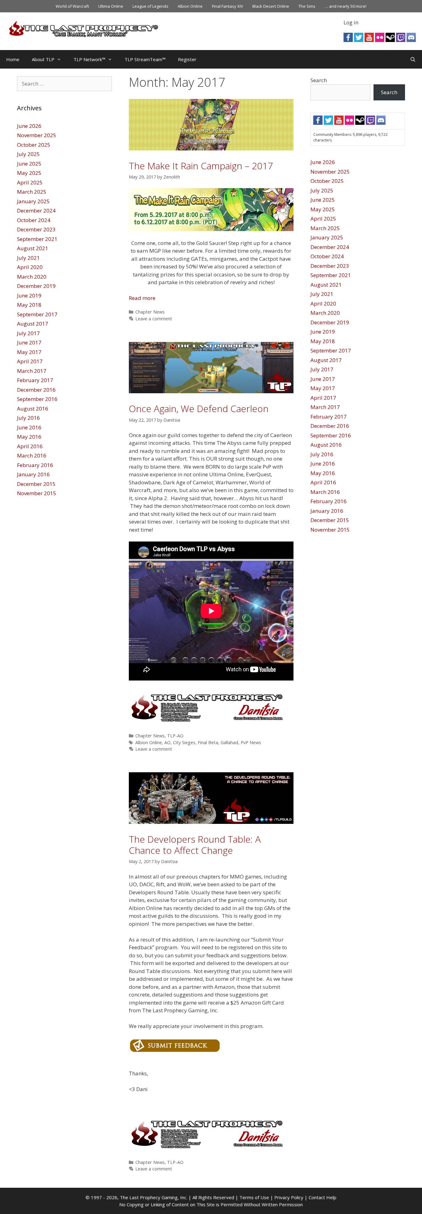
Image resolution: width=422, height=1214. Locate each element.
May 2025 (29, 172)
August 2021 (32, 248)
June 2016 (29, 427)
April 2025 (30, 182)
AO (167, 742)
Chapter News (150, 312)
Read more (142, 297)
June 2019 (29, 295)
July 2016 (28, 417)
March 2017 (31, 370)
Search (318, 80)
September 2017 (37, 314)
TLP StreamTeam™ (145, 59)
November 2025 (36, 135)
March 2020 (31, 276)
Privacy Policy (288, 1197)
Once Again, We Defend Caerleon (198, 408)
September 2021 (37, 238)
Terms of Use (254, 1197)
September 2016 (37, 399)
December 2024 (36, 210)
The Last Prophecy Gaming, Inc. (153, 1197)
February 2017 (35, 380)
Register (187, 59)
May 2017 (29, 352)
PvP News (251, 742)
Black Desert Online (270, 6)
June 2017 (29, 342)
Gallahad (229, 742)
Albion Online (190, 6)
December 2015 (36, 483)
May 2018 (29, 304)
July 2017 (28, 333)
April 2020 (30, 267)
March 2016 (31, 455)
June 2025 (29, 163)
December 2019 (36, 285)
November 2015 (36, 493)
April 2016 (30, 446)
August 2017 (32, 323)
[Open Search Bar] (413, 59)
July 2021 (28, 257)
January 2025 (33, 201)
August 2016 (32, 408)
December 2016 (36, 389)
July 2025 (28, 154)
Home (12, 59)
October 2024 (33, 220)
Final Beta (208, 742)
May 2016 (29, 436)
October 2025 (33, 144)
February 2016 (35, 465)
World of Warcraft (72, 6)
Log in (351, 22)
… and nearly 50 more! (345, 6)
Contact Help (322, 1197)
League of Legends (150, 6)
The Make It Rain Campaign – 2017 (201, 165)
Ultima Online (110, 6)
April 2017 (30, 361)
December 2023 (36, 229)
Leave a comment (153, 319)
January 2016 (33, 474)
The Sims (306, 6)
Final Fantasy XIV (227, 6)
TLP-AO (175, 736)
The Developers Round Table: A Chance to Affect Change (195, 845)
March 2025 (31, 191)
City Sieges (184, 742)
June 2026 (29, 125)
